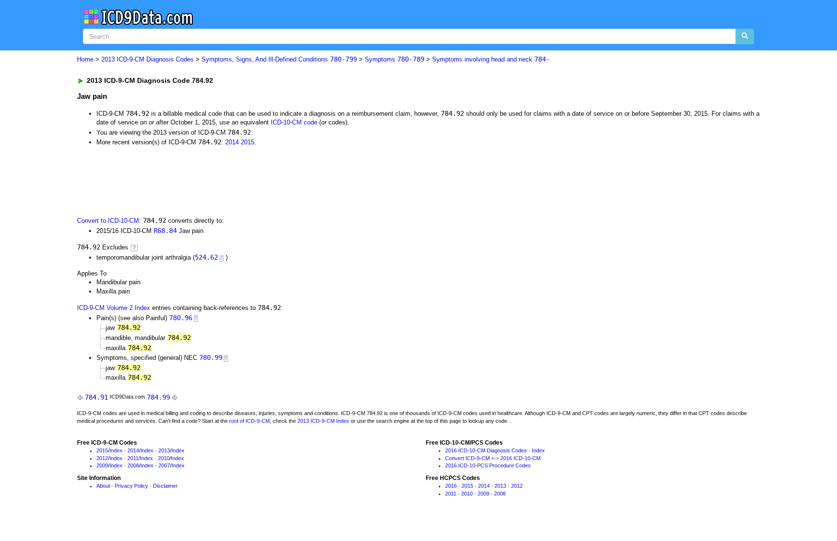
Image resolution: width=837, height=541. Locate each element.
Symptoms (394, 59)
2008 (133, 465)
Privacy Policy (131, 486)
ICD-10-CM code (294, 122)
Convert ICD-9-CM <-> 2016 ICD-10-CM (493, 458)
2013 (164, 450)
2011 (133, 458)
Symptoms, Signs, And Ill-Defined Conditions (279, 59)
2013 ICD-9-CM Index (323, 421)
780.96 (180, 318)
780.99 (210, 357)
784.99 (158, 397)
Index (116, 450)
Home (85, 59)
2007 (164, 465)
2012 (102, 458)
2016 (451, 486)
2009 (102, 465)
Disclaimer (165, 486)
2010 (164, 458)
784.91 (96, 397)
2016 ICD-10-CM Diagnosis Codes (486, 450)
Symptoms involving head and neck (491, 59)
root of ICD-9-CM (249, 421)
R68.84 (165, 230)
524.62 (206, 257)
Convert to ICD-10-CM (108, 220)
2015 (247, 142)
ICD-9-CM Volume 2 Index (113, 307)
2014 (232, 142)
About (103, 486)
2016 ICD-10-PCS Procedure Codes (488, 465)
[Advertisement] (250, 180)
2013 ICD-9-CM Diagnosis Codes (147, 59)
